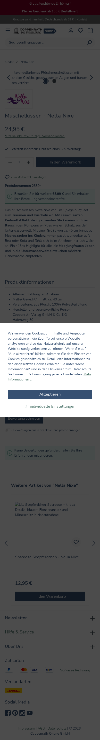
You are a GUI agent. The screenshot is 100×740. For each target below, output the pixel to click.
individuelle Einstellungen (52, 406)
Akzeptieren (50, 394)
